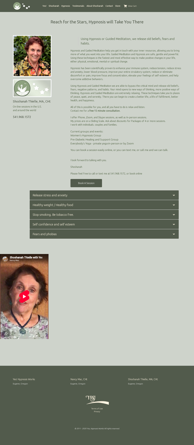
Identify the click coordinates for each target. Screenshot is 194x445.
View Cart (132, 6)
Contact (109, 6)
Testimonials (78, 6)
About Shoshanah (95, 6)
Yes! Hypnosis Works (24, 379)
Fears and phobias (45, 234)
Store (117, 6)
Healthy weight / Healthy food (53, 205)
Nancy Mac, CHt (78, 379)
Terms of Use (97, 408)
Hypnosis (65, 6)
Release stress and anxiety (50, 195)
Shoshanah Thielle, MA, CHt (143, 379)
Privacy (97, 411)
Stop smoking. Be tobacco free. (53, 214)
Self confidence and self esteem (54, 224)
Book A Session (86, 183)
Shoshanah (54, 6)
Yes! (44, 6)
